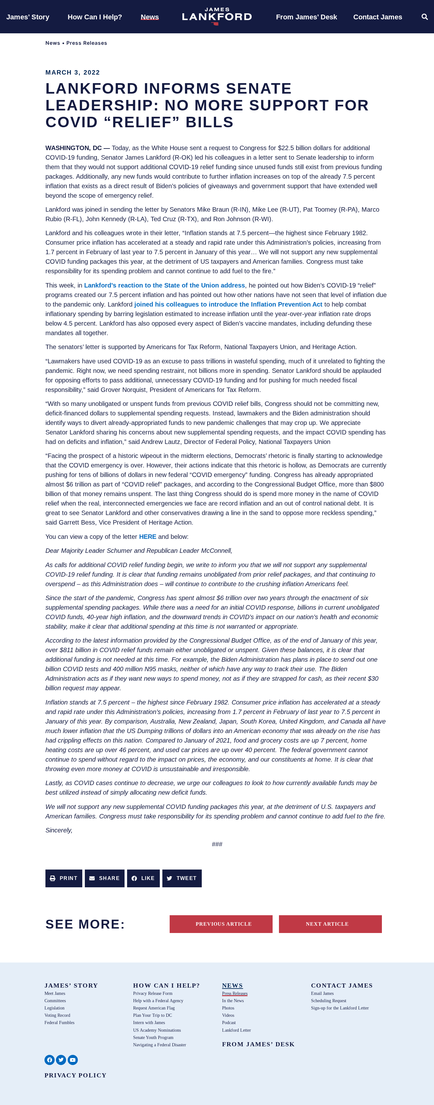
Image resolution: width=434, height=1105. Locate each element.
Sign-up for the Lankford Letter (340, 1007)
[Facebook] (49, 1060)
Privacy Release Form (153, 993)
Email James (322, 993)
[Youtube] (73, 1060)
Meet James (54, 993)
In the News (233, 1000)
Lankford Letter (236, 1030)
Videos (228, 1015)
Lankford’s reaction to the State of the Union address (164, 285)
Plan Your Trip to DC (152, 1015)
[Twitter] (61, 1060)
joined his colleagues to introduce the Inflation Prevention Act (228, 304)
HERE (147, 536)
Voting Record (57, 1015)
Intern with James (149, 1022)
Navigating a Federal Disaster (159, 1044)
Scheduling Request (328, 1000)
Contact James (342, 985)
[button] (63, 878)
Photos (228, 1007)
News (52, 43)
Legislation (54, 1007)
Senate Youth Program (153, 1037)
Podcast (229, 1022)
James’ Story (71, 985)
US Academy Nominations (157, 1030)
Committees (55, 1000)
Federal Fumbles (59, 1022)
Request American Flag (154, 1007)
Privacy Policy (75, 1075)
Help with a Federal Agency (158, 1000)
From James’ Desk (258, 1044)
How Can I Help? (166, 985)
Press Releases (86, 43)
